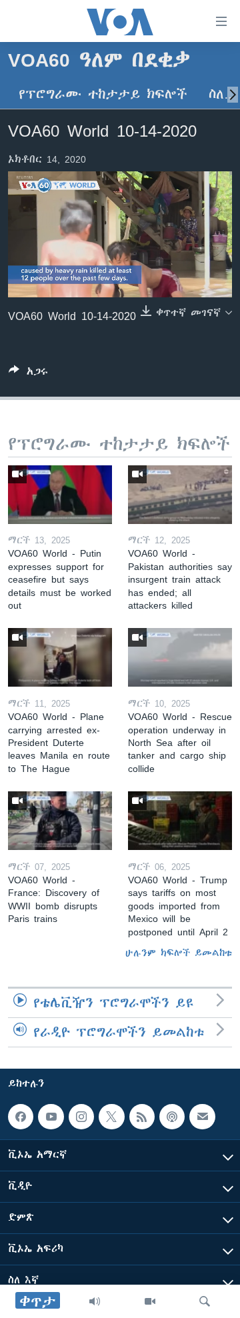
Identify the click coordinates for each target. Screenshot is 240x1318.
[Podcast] (172, 1116)
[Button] (28, 373)
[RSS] (142, 1116)
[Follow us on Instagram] (81, 1116)
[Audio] (95, 1301)
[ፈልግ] (205, 1301)
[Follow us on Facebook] (20, 1116)
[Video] (150, 1301)
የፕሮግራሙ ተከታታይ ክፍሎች (103, 94)
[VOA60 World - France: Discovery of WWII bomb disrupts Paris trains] (60, 820)
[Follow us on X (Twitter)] (111, 1116)
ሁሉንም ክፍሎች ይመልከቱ (178, 952)
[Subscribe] (202, 1116)
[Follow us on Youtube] (50, 1116)
